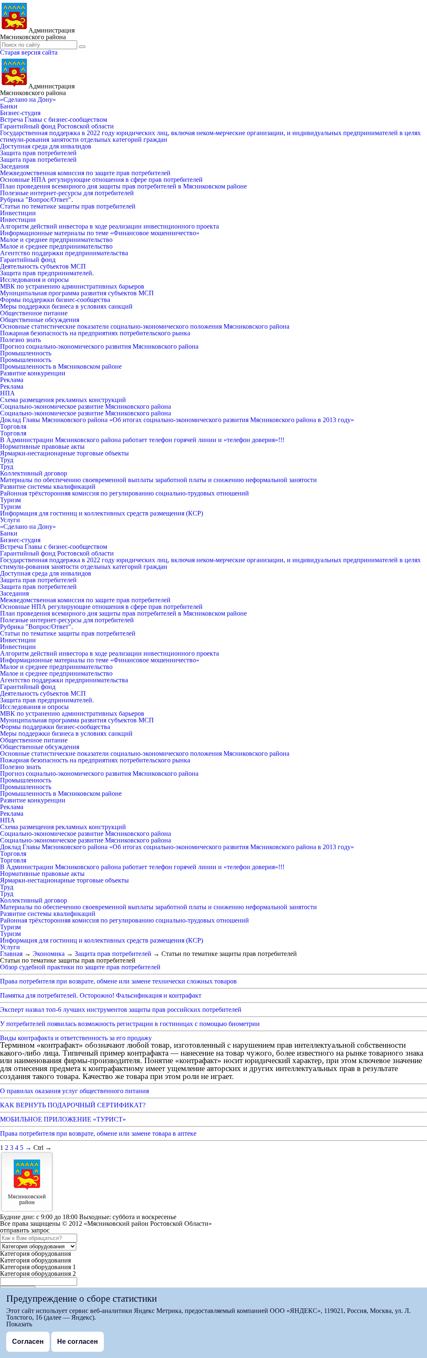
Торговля (13, 426)
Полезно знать (20, 339)
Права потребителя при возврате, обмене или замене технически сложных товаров (118, 981)
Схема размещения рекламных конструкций (63, 399)
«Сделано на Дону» (28, 99)
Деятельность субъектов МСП (43, 266)
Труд (6, 459)
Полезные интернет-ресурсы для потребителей (67, 192)
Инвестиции (18, 212)
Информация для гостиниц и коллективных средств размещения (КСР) (101, 513)
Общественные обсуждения (39, 319)
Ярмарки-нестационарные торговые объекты (64, 453)
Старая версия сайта (29, 52)
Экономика (49, 953)
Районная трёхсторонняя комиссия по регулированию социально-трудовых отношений (124, 493)
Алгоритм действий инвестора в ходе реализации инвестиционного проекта (109, 226)
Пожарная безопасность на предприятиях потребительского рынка (95, 333)
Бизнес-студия (20, 112)
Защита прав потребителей (38, 152)
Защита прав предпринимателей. (47, 273)
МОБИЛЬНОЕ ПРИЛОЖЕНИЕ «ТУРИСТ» (63, 1119)
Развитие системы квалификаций (47, 486)
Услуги (10, 519)
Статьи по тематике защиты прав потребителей (68, 206)
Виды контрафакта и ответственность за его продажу (76, 1037)
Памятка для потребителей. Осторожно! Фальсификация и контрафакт (100, 995)
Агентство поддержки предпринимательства (64, 253)
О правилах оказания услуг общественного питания (74, 1090)
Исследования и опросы (34, 279)
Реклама (11, 379)
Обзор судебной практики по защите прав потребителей (80, 967)
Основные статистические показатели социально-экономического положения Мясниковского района (144, 326)
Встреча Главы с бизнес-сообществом (53, 119)
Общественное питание (34, 313)
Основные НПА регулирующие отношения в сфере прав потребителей (101, 179)
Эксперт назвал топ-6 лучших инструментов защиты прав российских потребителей (120, 1009)
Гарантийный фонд (27, 259)
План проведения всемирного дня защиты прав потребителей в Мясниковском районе (123, 186)
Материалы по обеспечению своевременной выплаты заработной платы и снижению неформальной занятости (158, 479)
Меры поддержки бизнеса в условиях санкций (66, 306)
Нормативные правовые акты (42, 446)
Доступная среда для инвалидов (45, 146)
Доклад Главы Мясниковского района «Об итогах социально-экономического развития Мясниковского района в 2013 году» (177, 419)
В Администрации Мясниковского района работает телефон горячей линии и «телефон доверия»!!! (142, 439)
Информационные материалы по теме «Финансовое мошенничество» (99, 232)
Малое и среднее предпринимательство (56, 239)
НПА (7, 393)
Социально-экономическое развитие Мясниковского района (85, 406)
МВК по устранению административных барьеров (72, 286)
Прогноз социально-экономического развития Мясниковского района (99, 346)
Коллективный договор (33, 473)
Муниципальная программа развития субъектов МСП (77, 293)
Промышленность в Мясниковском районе (61, 366)
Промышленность (25, 353)
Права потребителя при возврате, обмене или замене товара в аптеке (98, 1133)
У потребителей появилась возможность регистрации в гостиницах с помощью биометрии (130, 1023)
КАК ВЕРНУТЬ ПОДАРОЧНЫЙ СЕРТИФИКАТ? (73, 1105)
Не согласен (77, 1341)
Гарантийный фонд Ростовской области (57, 126)
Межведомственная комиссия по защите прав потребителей (85, 172)
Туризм (10, 499)
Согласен (28, 1341)
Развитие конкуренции (32, 373)
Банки (9, 106)
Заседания (14, 166)
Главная (11, 953)
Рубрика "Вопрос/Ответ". (36, 199)
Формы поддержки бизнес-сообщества (55, 299)
